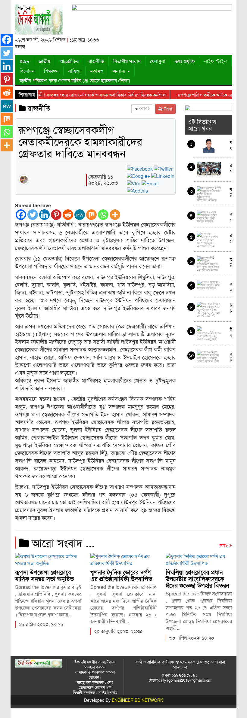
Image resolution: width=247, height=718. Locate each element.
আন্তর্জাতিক (69, 61)
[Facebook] (21, 214)
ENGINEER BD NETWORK (137, 700)
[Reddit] (68, 214)
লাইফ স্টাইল (215, 61)
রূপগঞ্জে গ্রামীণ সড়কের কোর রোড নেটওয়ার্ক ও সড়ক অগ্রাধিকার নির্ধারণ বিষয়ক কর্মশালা (83, 94)
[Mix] (91, 214)
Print (167, 109)
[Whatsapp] (103, 214)
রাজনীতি (96, 61)
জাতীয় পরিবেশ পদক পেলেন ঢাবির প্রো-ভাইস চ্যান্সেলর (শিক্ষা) (75, 80)
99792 (144, 108)
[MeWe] (79, 214)
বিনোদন (27, 70)
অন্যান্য (120, 70)
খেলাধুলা (157, 61)
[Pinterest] (56, 214)
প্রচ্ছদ (24, 61)
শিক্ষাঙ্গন (51, 70)
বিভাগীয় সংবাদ (127, 61)
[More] (115, 214)
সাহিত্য (74, 70)
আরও (225, 545)
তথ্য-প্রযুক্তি (185, 61)
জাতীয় (44, 61)
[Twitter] (32, 214)
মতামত (96, 70)
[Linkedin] (44, 214)
